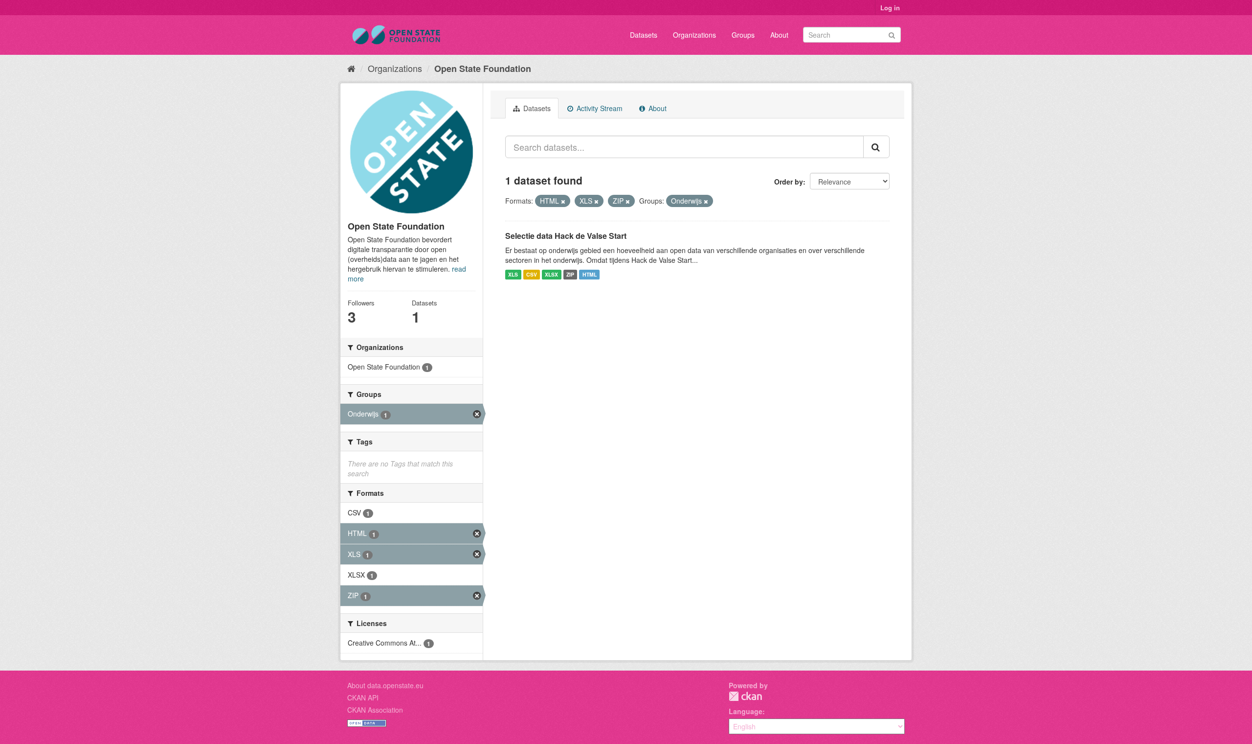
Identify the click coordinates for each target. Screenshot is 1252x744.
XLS (513, 274)
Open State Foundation (482, 68)
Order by (788, 181)
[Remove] (563, 201)
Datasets (643, 35)
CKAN (745, 696)
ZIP (570, 274)
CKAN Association (375, 710)
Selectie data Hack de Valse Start (565, 235)
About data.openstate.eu (385, 685)
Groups (743, 35)
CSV (531, 274)
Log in (890, 7)
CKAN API (363, 697)
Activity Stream (599, 108)
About (779, 35)
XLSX (551, 274)
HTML (589, 274)
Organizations (694, 35)
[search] (876, 147)
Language (745, 711)
